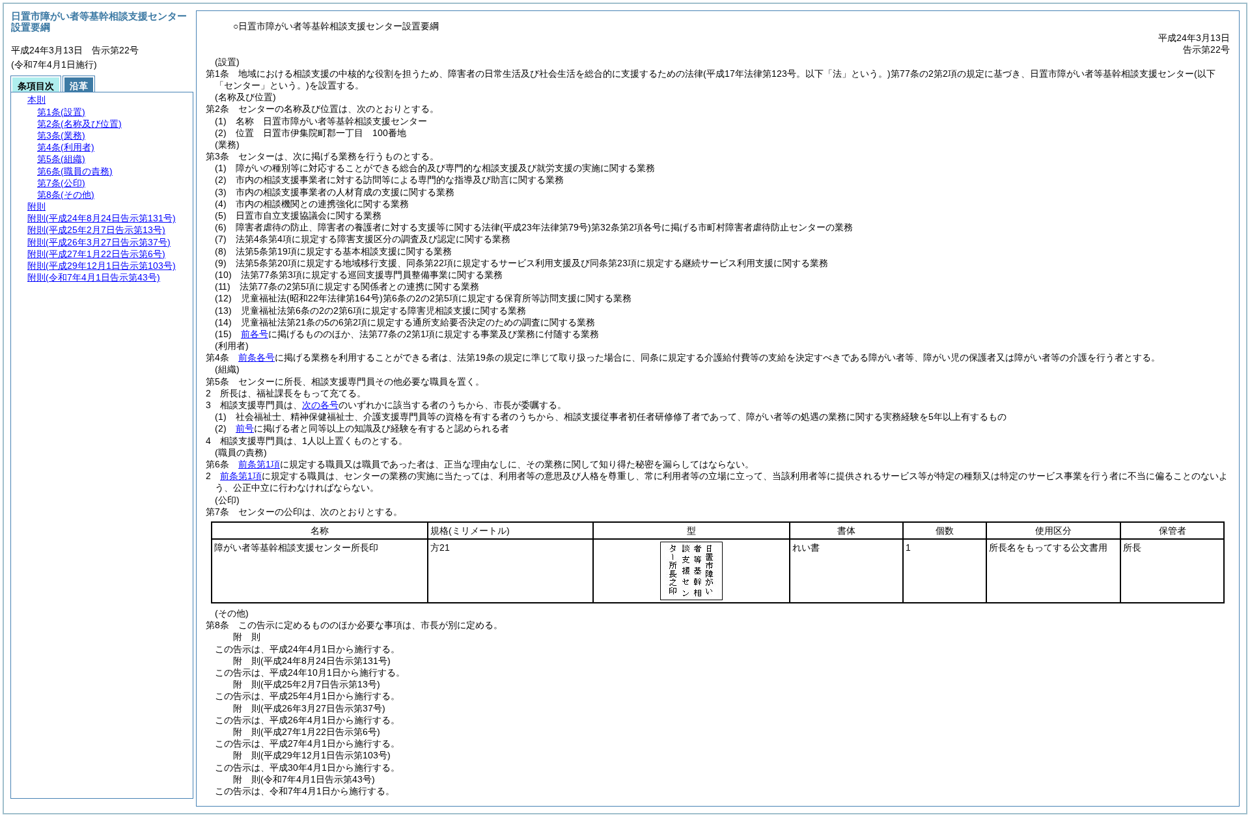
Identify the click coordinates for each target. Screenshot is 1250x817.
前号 (245, 428)
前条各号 (256, 357)
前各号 (254, 334)
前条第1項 (259, 464)
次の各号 (320, 405)
